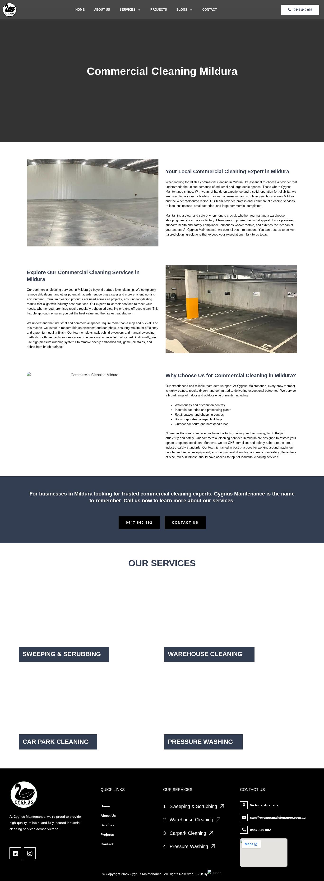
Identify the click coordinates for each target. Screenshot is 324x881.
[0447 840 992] (244, 830)
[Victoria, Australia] (244, 805)
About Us (102, 9)
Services (127, 9)
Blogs (181, 9)
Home (80, 9)
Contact (209, 9)
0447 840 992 (260, 830)
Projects (158, 9)
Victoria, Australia (264, 805)
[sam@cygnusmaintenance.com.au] (244, 817)
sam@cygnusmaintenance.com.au (278, 817)
